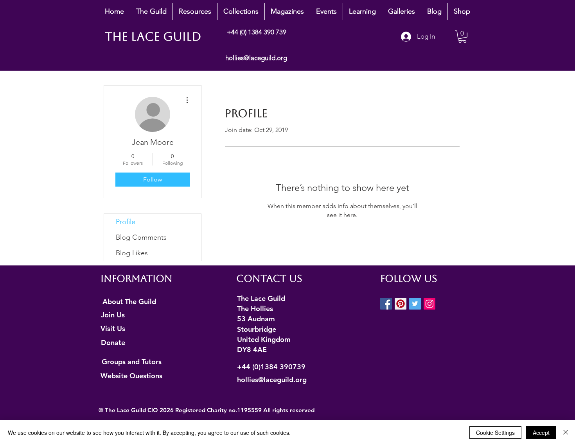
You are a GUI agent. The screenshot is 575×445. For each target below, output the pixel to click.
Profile (125, 221)
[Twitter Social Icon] (415, 304)
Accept (541, 432)
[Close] (565, 432)
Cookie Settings (495, 432)
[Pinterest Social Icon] (400, 304)
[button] (151, 11)
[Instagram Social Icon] (429, 304)
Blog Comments (141, 237)
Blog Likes (132, 253)
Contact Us (269, 278)
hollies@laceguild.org (256, 58)
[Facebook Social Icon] (386, 304)
